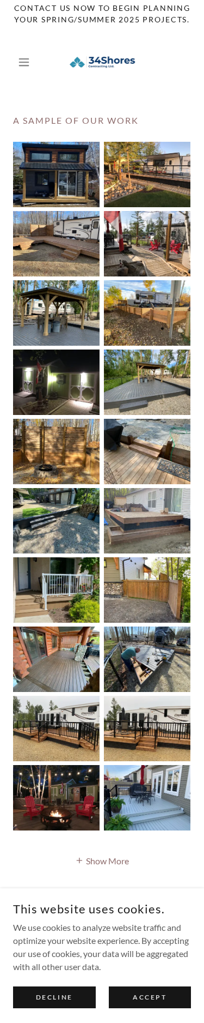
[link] (102, 62)
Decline (54, 997)
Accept (149, 997)
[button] (26, 62)
